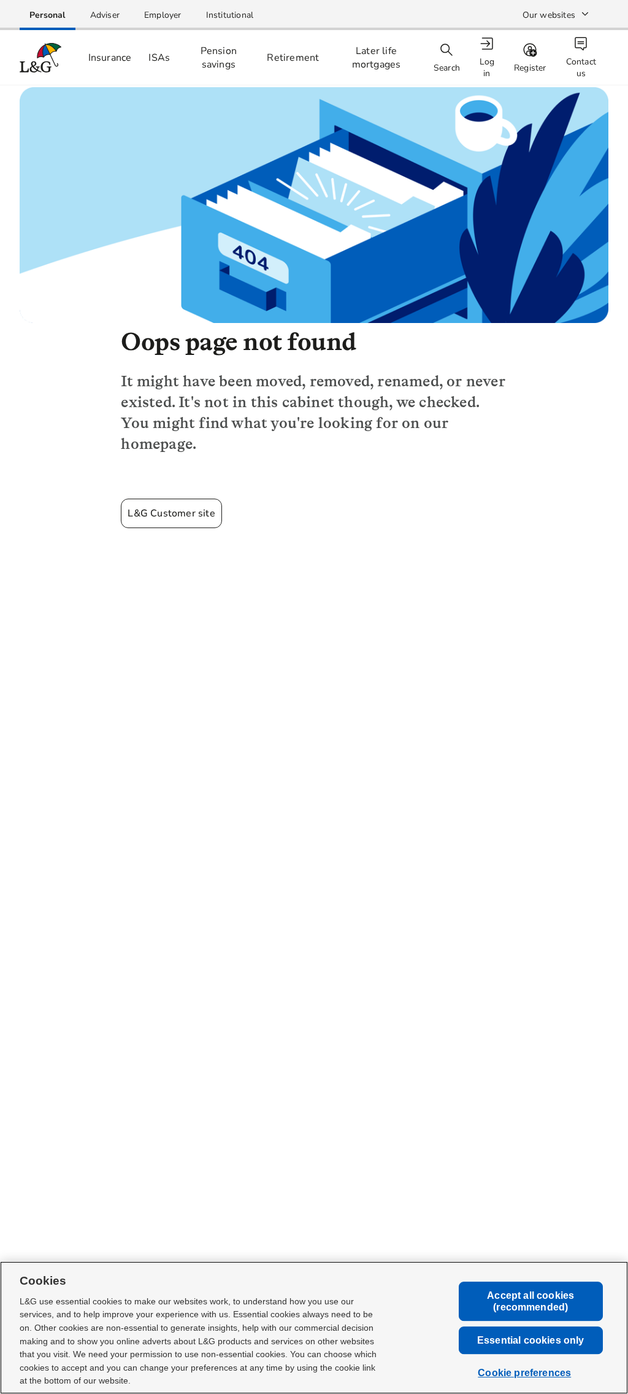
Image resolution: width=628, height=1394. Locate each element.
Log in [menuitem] (487, 67)
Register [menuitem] (530, 68)
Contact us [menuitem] (581, 67)
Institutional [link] (230, 15)
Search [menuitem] (447, 68)
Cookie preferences (524, 1373)
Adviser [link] (105, 15)
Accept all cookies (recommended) (530, 1301)
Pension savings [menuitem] (219, 57)
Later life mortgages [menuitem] (376, 57)
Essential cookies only (530, 1340)
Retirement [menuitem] (293, 57)
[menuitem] (488, 58)
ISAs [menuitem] (159, 57)
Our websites (549, 15)
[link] (47, 15)
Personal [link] (47, 15)
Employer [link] (163, 15)
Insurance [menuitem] (110, 57)
